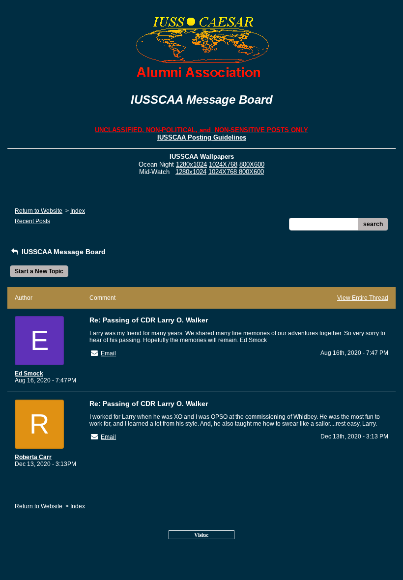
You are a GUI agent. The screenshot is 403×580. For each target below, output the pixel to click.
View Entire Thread (362, 297)
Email (108, 353)
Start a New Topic (39, 271)
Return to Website (38, 210)
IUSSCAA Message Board (63, 252)
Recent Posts (32, 221)
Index (77, 210)
